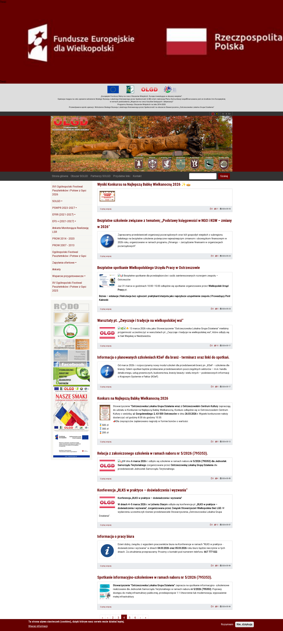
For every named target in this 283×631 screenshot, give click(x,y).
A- (223, 114)
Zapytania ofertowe (63, 262)
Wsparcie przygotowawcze (68, 276)
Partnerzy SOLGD (101, 176)
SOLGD (56, 201)
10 (217, 346)
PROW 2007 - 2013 (63, 245)
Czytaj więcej (105, 209)
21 (217, 209)
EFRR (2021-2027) (63, 214)
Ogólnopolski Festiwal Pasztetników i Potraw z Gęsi (69, 254)
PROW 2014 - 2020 (63, 238)
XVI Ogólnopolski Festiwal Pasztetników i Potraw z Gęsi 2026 (69, 190)
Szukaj (224, 176)
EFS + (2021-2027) (63, 221)
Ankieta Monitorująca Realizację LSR (70, 229)
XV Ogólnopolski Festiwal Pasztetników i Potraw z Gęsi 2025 (69, 286)
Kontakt (137, 176)
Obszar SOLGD (79, 176)
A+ (229, 114)
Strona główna (60, 176)
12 (217, 525)
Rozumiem (227, 624)
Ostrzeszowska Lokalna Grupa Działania (72, 124)
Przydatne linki (121, 176)
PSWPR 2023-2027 (63, 207)
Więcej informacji (38, 626)
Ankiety (56, 269)
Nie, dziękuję (244, 624)
